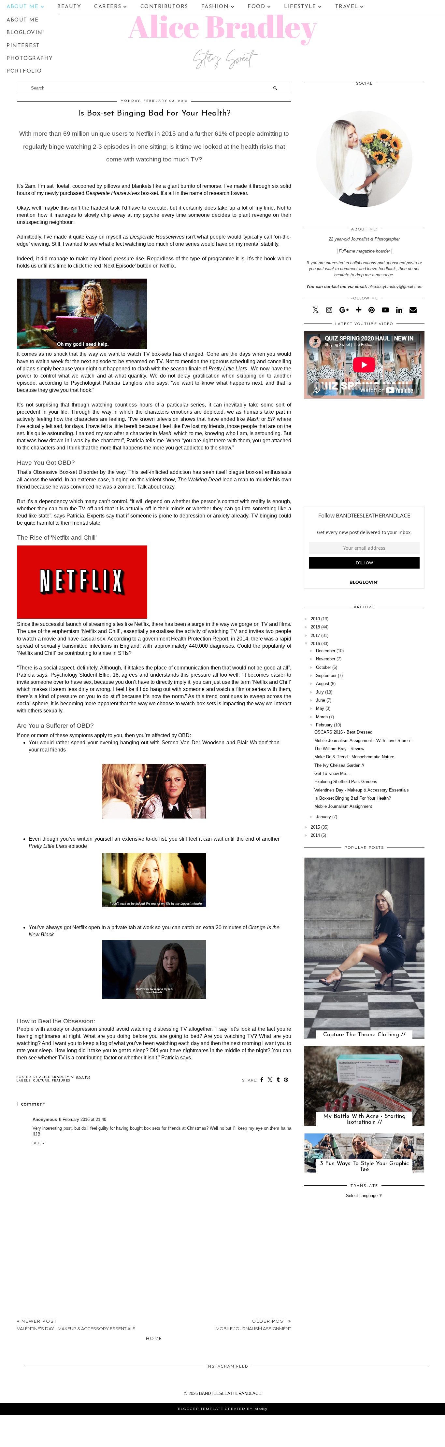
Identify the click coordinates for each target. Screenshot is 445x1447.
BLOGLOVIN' (25, 32)
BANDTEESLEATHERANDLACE (230, 1393)
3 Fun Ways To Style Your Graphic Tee (364, 1167)
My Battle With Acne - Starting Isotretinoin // (364, 1119)
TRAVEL (346, 6)
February (324, 725)
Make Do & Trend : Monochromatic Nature (354, 756)
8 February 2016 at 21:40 (82, 1119)
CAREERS (108, 6)
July (320, 692)
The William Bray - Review (339, 748)
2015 (315, 827)
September (326, 675)
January (323, 816)
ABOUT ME (22, 6)
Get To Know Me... (332, 773)
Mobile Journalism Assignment (343, 806)
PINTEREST (23, 45)
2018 (315, 627)
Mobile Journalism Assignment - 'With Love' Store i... (364, 740)
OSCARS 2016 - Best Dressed (343, 732)
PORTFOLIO (24, 71)
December (325, 650)
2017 (315, 635)
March (322, 716)
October (323, 667)
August (322, 683)
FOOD (256, 6)
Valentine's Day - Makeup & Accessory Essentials (361, 790)
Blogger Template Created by (222, 1409)
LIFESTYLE (300, 6)
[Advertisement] (154, 1260)
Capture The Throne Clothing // (364, 1035)
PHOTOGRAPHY (30, 58)
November (325, 658)
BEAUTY (69, 6)
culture (41, 1080)
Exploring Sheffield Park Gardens (345, 781)
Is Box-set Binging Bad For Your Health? (352, 798)
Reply (39, 1143)
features (61, 1080)
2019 (315, 618)
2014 (315, 835)
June (320, 700)
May (320, 708)
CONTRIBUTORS (164, 6)
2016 (315, 643)
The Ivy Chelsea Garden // (339, 765)
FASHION (215, 6)
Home (154, 1338)
